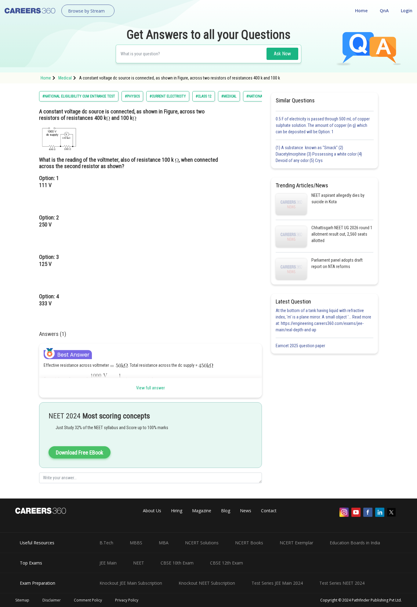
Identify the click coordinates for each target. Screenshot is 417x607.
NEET (138, 563)
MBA (164, 543)
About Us (152, 510)
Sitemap (22, 600)
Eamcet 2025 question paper (301, 345)
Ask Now (282, 54)
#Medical (229, 96)
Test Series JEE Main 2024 (277, 583)
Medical (65, 77)
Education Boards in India (355, 543)
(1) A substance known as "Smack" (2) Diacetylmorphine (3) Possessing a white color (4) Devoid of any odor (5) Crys (319, 154)
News (245, 510)
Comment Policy (88, 600)
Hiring (176, 510)
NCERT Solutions (202, 543)
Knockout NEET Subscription (207, 583)
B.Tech (106, 543)
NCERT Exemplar (296, 543)
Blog (225, 510)
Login (406, 10)
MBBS (136, 543)
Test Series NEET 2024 (341, 583)
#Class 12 (204, 96)
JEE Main (108, 563)
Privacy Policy (126, 600)
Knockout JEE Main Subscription (131, 583)
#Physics (132, 96)
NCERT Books (249, 543)
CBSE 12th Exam (226, 563)
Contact (269, 510)
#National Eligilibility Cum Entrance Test (78, 96)
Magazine (201, 510)
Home (361, 10)
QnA (384, 10)
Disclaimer (51, 600)
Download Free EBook (79, 452)
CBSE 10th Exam (177, 563)
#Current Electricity (168, 96)
